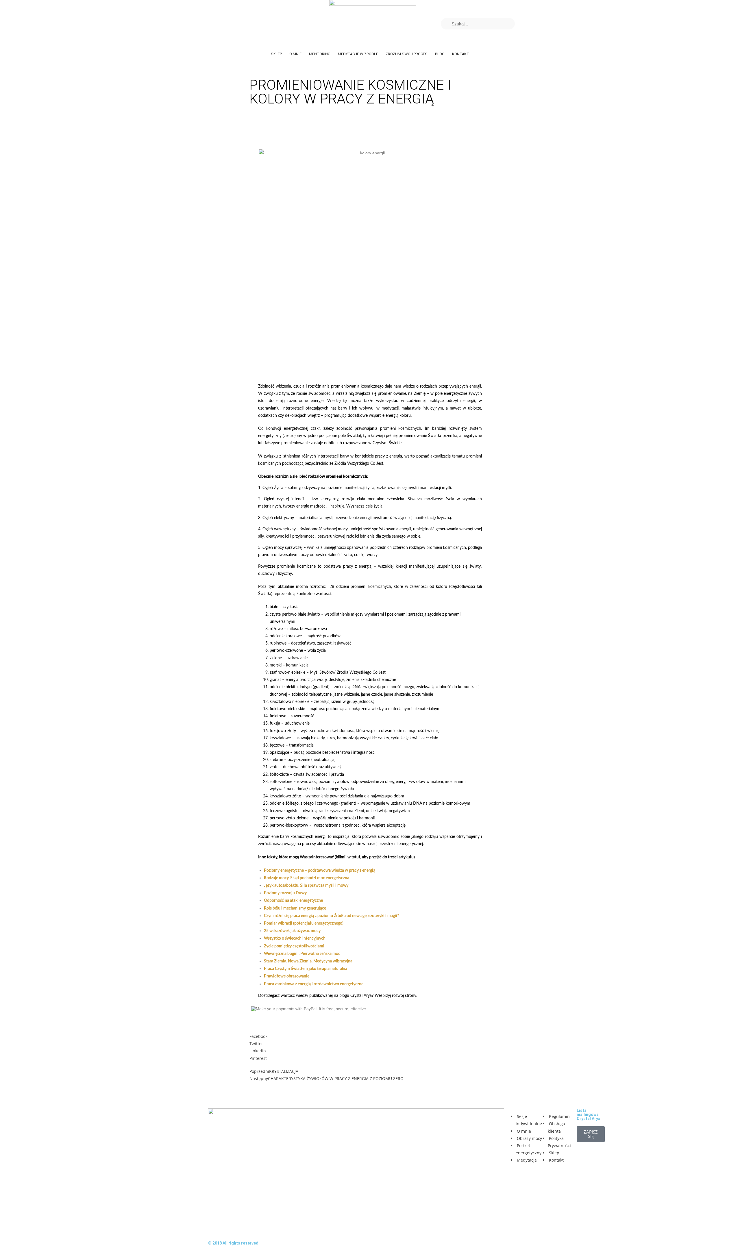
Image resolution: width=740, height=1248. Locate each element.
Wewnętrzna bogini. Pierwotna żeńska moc (302, 954)
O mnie (295, 54)
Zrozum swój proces (407, 54)
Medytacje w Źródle (358, 54)
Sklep (276, 54)
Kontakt (460, 54)
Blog (440, 54)
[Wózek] (525, 24)
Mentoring (319, 54)
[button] (370, 1036)
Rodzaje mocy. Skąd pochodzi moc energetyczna (306, 878)
